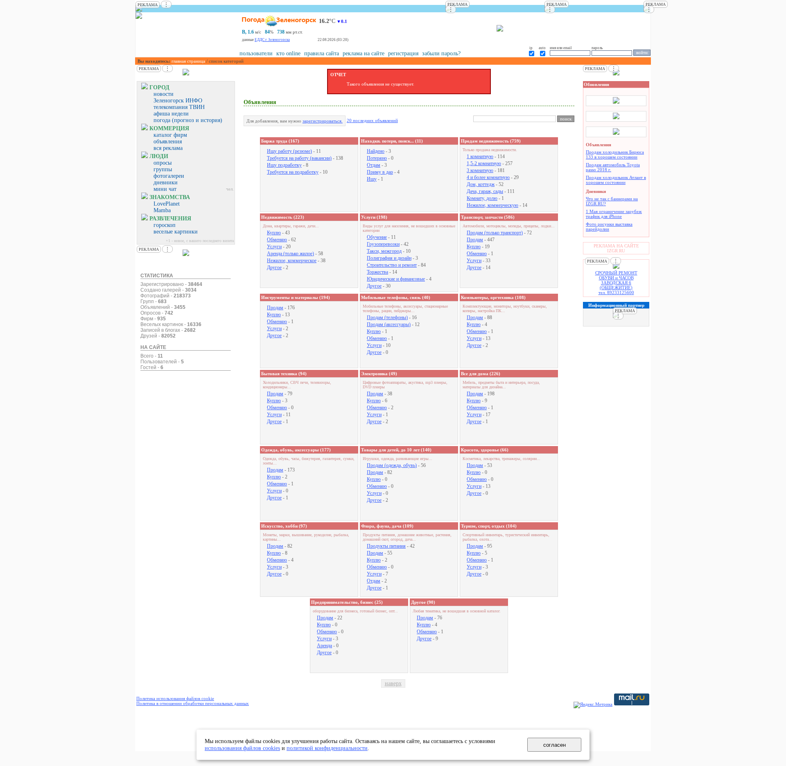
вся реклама (168, 148)
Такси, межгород (384, 251)
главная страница (188, 61)
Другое (274, 267)
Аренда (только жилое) (290, 253)
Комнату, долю (482, 198)
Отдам (373, 165)
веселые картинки (176, 232)
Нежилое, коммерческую (492, 205)
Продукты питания (386, 546)
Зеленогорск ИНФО (178, 100)
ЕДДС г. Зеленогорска (272, 40)
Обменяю (277, 239)
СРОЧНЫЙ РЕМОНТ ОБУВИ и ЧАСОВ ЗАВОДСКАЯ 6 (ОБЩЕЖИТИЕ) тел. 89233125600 (616, 282)
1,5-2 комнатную (484, 163)
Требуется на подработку (292, 172)
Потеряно (377, 158)
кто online (288, 53)
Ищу (372, 179)
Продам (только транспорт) (495, 233)
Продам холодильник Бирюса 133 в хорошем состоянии (615, 154)
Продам (475, 239)
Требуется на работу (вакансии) (299, 158)
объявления (168, 141)
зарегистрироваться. (323, 120)
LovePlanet (167, 204)
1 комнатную (480, 156)
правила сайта (321, 53)
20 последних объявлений (372, 120)
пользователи (256, 53)
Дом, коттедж (481, 184)
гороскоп (165, 225)
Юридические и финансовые (396, 279)
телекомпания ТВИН (179, 107)
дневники (166, 182)
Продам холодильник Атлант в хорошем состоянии (616, 180)
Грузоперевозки (383, 244)
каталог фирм (170, 135)
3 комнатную (480, 170)
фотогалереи (169, 176)
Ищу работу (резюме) (289, 151)
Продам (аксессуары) (389, 324)
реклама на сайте (363, 53)
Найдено (375, 151)
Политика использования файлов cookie (175, 698)
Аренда (324, 645)
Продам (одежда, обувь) (392, 465)
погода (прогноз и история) (188, 120)
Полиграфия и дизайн (389, 258)
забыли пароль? (441, 53)
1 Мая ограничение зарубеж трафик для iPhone (614, 214)
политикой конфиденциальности (327, 748)
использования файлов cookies (242, 748)
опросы (163, 163)
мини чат (165, 189)
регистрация (403, 53)
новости (164, 94)
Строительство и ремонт (392, 265)
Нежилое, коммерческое (291, 260)
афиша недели (171, 114)
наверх (393, 683)
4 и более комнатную (488, 177)
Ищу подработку (284, 165)
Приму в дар (380, 172)
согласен (554, 745)
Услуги (274, 246)
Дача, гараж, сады (485, 191)
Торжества (377, 272)
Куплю (274, 233)
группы (163, 169)
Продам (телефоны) (387, 317)
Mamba (162, 210)
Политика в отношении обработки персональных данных (192, 703)
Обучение (377, 237)
